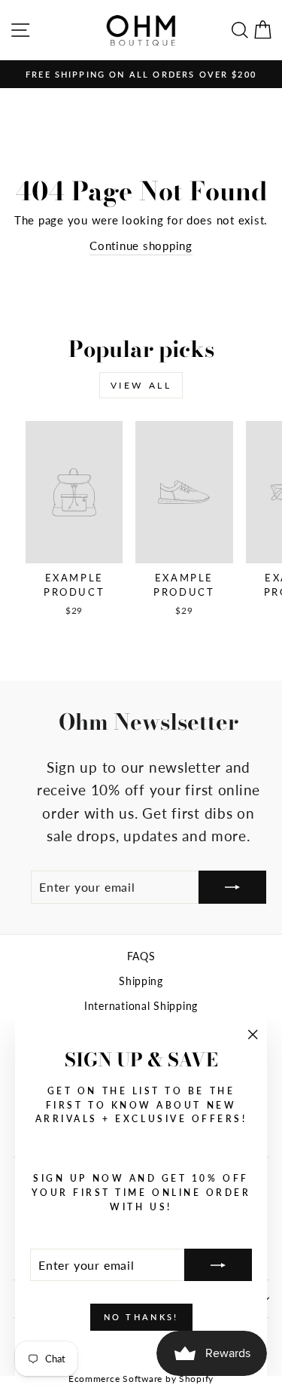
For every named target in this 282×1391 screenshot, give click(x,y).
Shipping (141, 981)
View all (141, 385)
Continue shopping (141, 245)
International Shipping (141, 1006)
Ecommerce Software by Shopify (141, 1378)
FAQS (141, 956)
